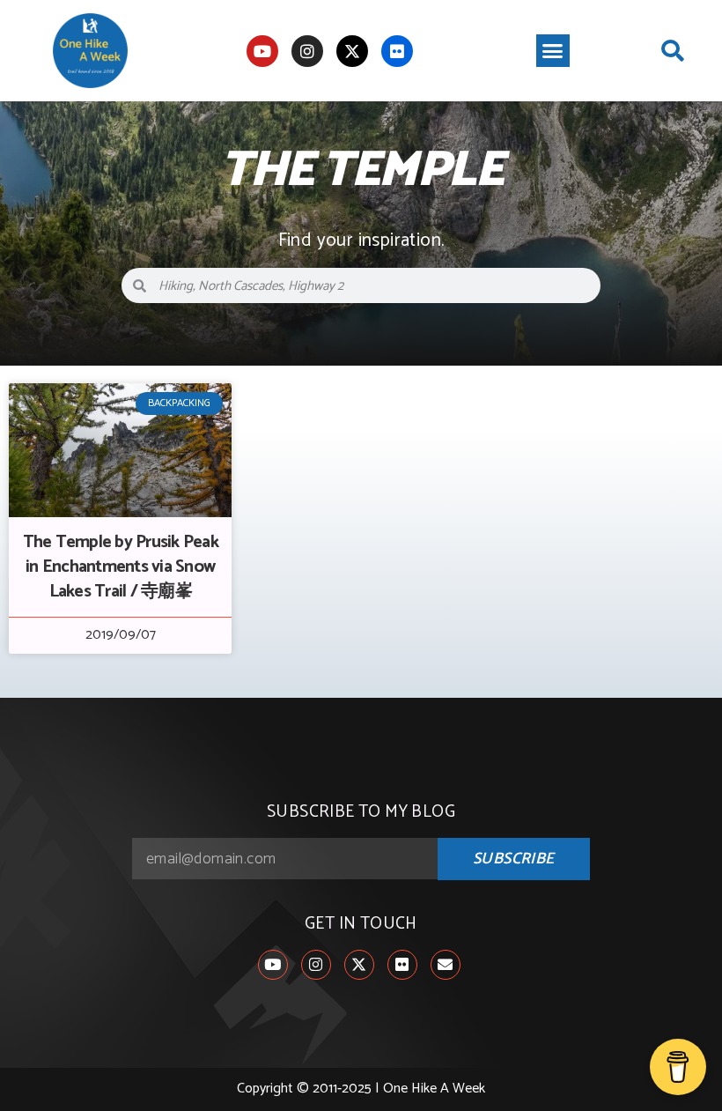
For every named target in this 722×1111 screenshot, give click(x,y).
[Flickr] (397, 51)
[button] (553, 51)
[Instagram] (307, 51)
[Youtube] (262, 51)
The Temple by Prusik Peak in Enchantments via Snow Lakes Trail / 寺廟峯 (120, 567)
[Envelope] (445, 965)
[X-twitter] (352, 51)
